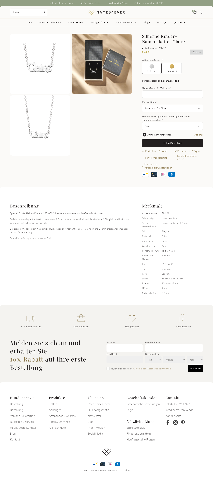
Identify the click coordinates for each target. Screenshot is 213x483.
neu (30, 22)
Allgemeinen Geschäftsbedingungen (152, 368)
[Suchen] (43, 12)
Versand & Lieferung (22, 415)
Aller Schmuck (57, 427)
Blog (13, 433)
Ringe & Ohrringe (59, 421)
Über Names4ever (99, 404)
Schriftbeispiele (136, 427)
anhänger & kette (99, 22)
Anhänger (55, 410)
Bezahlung (16, 410)
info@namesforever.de (179, 410)
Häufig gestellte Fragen (24, 427)
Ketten (53, 404)
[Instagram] (175, 422)
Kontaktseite (173, 415)
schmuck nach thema (50, 22)
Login (130, 410)
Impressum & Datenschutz (104, 470)
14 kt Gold (172, 71)
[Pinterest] (182, 422)
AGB (85, 470)
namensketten (75, 22)
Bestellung (16, 404)
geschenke (179, 22)
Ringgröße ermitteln (139, 433)
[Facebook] (167, 422)
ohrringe (161, 22)
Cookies (126, 470)
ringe (147, 22)
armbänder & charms (126, 22)
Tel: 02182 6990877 (177, 404)
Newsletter (94, 415)
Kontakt (15, 439)
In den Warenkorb (172, 143)
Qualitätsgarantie (98, 410)
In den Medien (96, 427)
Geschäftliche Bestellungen (143, 404)
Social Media (95, 433)
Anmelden (195, 368)
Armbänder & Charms (62, 415)
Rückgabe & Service (22, 421)
